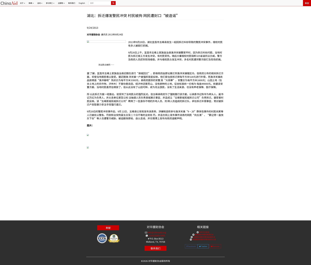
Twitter (204, 246)
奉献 (307, 3)
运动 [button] (39, 3)
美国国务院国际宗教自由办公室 (204, 239)
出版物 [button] (60, 3)
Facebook (191, 246)
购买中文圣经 (204, 232)
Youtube (215, 246)
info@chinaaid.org (156, 232)
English (82, 3)
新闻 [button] (30, 3)
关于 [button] (22, 3)
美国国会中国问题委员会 (203, 234)
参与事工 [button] (49, 3)
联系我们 (71, 3)
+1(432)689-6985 (156, 235)
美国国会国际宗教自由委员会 (204, 237)
